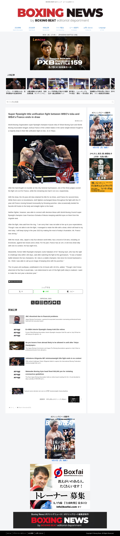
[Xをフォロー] (33, 302)
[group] (16, 86)
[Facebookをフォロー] (37, 302)
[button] (111, 86)
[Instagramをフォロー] (41, 302)
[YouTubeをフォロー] (46, 302)
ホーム (9, 533)
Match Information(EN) (16, 281)
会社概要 (30, 533)
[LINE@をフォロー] (54, 302)
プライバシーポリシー (19, 533)
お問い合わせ (39, 533)
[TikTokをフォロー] (50, 302)
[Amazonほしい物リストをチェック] (59, 302)
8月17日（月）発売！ (101, 147)
